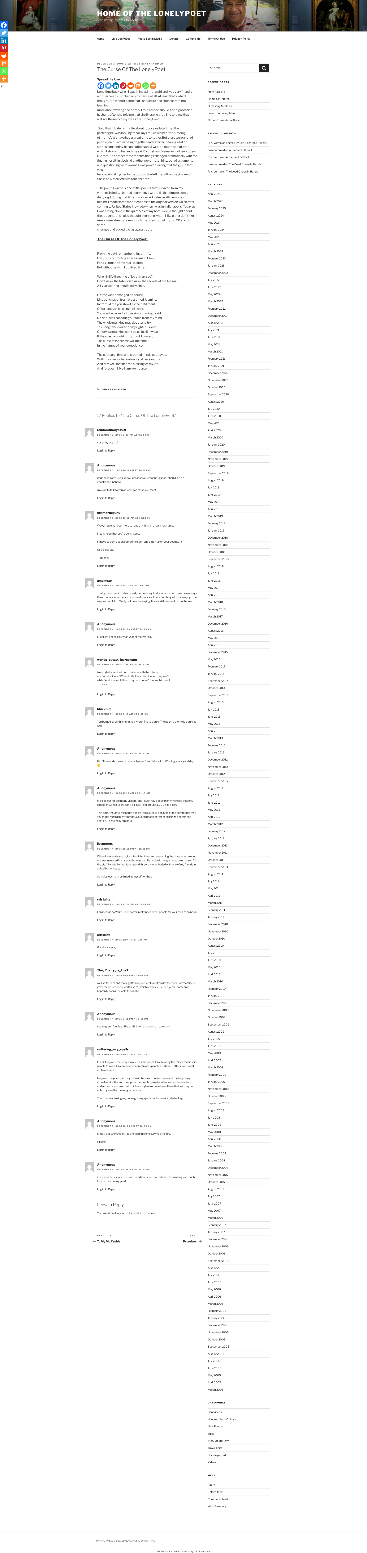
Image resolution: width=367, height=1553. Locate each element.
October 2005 (217, 1339)
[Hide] (1, 86)
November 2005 (218, 1332)
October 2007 (216, 1181)
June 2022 (214, 287)
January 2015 (216, 673)
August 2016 (216, 630)
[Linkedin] (115, 85)
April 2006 (214, 1296)
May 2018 (214, 587)
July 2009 (214, 1038)
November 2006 (218, 1246)
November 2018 (218, 544)
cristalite (103, 899)
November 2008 (218, 1088)
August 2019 (216, 480)
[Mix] (138, 85)
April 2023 (214, 244)
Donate (174, 38)
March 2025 (215, 201)
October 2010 (216, 938)
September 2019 (218, 473)
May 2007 (214, 1210)
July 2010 (214, 952)
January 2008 (216, 1160)
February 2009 (217, 1074)
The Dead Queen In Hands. (245, 164)
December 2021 (218, 315)
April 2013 (214, 731)
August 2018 (216, 566)
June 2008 (214, 1124)
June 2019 (214, 494)
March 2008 (215, 1146)
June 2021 (214, 337)
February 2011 (216, 910)
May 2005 (214, 1375)
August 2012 (215, 788)
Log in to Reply (106, 450)
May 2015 (214, 659)
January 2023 (216, 265)
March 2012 (215, 824)
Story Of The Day (218, 1440)
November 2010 (218, 931)
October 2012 (216, 773)
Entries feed (215, 1491)
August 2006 (216, 1267)
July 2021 (213, 330)
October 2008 (217, 1096)
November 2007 (218, 1174)
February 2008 (217, 1153)
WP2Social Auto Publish (169, 1551)
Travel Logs (215, 1447)
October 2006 (217, 1253)
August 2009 (216, 1031)
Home (100, 38)
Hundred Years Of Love (222, 1419)
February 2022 (217, 308)
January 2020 (216, 444)
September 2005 (218, 1346)
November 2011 (218, 852)
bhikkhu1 (104, 709)
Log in (211, 1484)
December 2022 (218, 272)
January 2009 (216, 1081)
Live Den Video (120, 38)
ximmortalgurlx (108, 513)
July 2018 (213, 573)
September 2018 (218, 559)
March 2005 (215, 1389)
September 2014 (218, 680)
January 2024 (216, 229)
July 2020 (214, 408)
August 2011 (215, 874)
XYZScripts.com (202, 1551)
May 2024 (214, 222)
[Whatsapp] (145, 85)
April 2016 (214, 645)
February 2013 (217, 745)
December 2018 (218, 537)
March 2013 (215, 738)
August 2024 (216, 215)
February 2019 (217, 523)
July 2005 (214, 1360)
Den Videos (215, 1412)
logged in (121, 1213)
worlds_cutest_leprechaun (117, 660)
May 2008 (214, 1131)
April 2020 (214, 430)
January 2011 (216, 917)
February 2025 (217, 208)
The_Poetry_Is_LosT (112, 970)
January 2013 (216, 752)
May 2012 (214, 809)
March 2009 (215, 1067)
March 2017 (215, 616)
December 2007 (218, 1167)
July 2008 (214, 1117)
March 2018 (215, 602)
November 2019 (218, 458)
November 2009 (218, 1010)
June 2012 (214, 802)
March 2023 (215, 251)
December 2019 (218, 451)
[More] (153, 85)
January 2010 (216, 995)
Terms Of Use (216, 38)
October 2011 (216, 859)
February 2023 (217, 258)
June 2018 (214, 580)
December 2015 (218, 652)
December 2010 (218, 924)
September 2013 (218, 695)
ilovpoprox (105, 844)
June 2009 (214, 1046)
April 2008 (214, 1139)
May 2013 (214, 723)
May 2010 (214, 967)
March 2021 (215, 351)
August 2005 (216, 1353)
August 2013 (216, 702)
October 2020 (216, 387)
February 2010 (217, 988)
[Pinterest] (123, 85)
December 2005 (218, 1325)
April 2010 (214, 974)
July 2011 (213, 881)
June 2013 (214, 716)
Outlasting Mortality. (220, 106)
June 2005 (214, 1368)
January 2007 (216, 1232)
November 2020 (218, 380)
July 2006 (214, 1275)
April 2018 (214, 594)
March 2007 (215, 1217)
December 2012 (218, 759)
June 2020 (214, 416)
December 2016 (218, 623)
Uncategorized (114, 389)
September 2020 (218, 394)
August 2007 (216, 1189)
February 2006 (217, 1310)
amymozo (104, 580)
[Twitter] (108, 85)
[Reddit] (130, 85)
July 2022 (213, 279)
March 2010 (215, 981)
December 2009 (218, 1003)
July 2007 (214, 1196)
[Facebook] (100, 85)
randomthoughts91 (111, 430)
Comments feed (218, 1499)
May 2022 (214, 294)
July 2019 (213, 487)
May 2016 (214, 638)
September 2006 (218, 1260)
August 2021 (215, 322)
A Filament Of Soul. (240, 150)
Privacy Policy (241, 38)
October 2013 (216, 687)
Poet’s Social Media (150, 38)
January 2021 (216, 365)
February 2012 (216, 831)
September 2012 (218, 781)
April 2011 (214, 895)
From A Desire (216, 91)
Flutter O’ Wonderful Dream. (225, 120)
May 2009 (214, 1053)
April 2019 (214, 509)
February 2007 (217, 1225)
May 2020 (214, 423)
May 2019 (214, 501)
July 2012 (213, 795)
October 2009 (217, 1017)
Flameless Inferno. (219, 98)
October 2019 (216, 466)
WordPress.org (217, 1506)
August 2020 (216, 401)
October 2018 (216, 552)
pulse (211, 1433)
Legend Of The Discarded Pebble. (246, 142)
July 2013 (213, 709)
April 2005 (214, 1382)
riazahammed (152, 63)
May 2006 (214, 1289)
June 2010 (214, 960)
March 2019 (215, 516)
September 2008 (218, 1103)
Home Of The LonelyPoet (152, 13)
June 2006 (214, 1282)
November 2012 (218, 766)
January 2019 (216, 530)
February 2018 (217, 609)
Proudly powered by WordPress (135, 1540)
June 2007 (214, 1203)
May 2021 (214, 344)
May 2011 (214, 888)
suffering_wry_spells (113, 1049)
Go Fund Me (193, 38)
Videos (212, 1462)
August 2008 (216, 1110)
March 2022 (215, 301)
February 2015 (217, 666)
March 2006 (215, 1303)
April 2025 (214, 193)
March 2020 (215, 437)
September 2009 (218, 1024)
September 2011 (218, 867)
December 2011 (217, 845)
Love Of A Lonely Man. (221, 113)
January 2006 (216, 1318)
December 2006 (218, 1239)
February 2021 (216, 358)
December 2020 (218, 373)
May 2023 (214, 237)
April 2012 (214, 816)
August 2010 (216, 945)
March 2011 (215, 902)
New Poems (215, 1426)
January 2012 (216, 838)
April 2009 (214, 1060)
